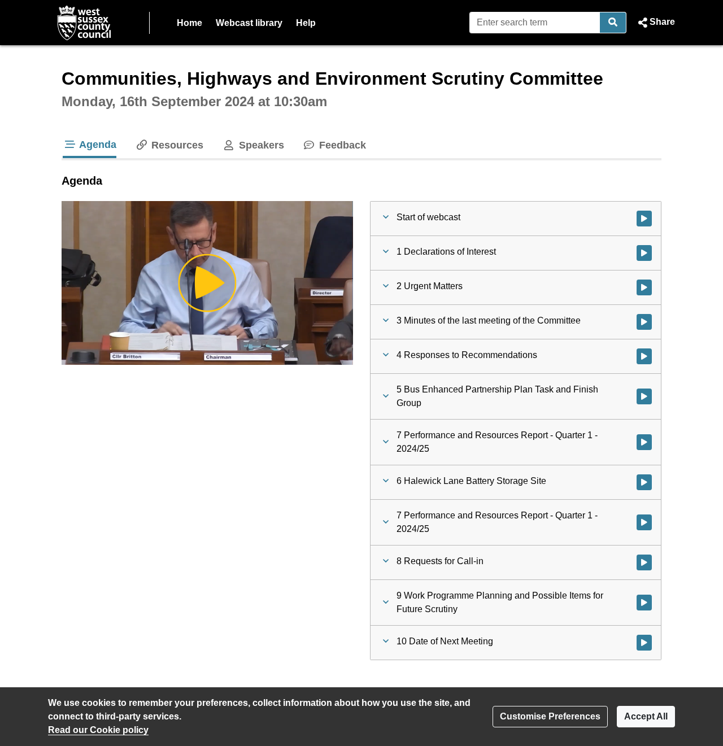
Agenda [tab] (96, 144)
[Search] (613, 22)
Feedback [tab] (341, 145)
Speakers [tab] (260, 145)
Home (189, 23)
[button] (655, 22)
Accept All (646, 716)
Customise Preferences (550, 716)
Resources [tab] (176, 145)
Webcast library (249, 23)
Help (306, 23)
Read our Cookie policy (98, 730)
